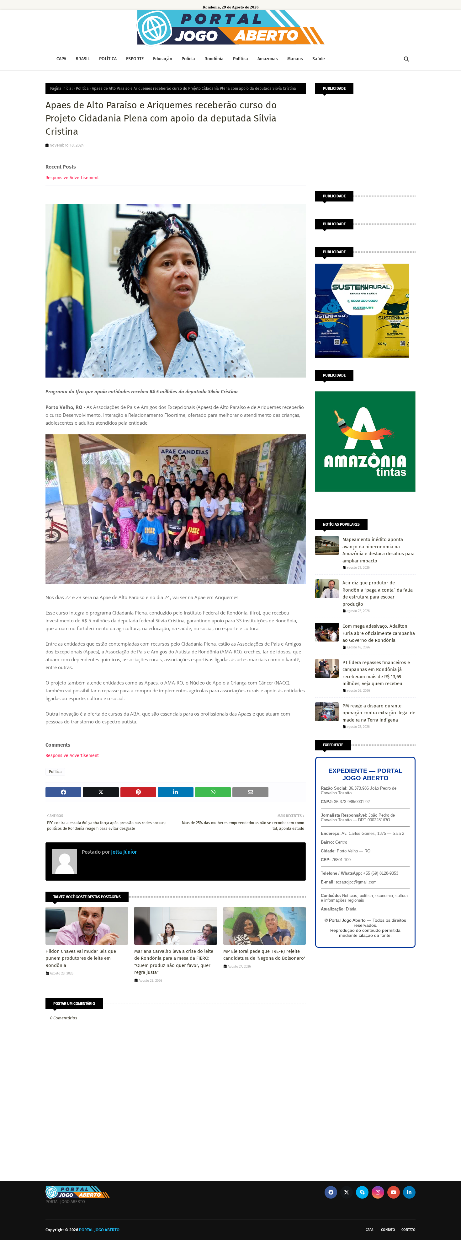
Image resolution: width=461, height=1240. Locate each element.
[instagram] (378, 1192)
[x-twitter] (346, 1192)
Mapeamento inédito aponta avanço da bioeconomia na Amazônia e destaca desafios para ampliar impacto (378, 550)
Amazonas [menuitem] (267, 59)
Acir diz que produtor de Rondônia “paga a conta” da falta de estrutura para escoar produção (377, 593)
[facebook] (331, 1192)
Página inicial (61, 88)
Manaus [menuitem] (295, 59)
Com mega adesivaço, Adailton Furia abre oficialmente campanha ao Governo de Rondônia (378, 633)
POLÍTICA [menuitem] (108, 59)
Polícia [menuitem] (188, 59)
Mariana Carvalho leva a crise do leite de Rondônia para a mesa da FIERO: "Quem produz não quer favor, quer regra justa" (173, 961)
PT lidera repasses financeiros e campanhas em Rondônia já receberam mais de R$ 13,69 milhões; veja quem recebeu (376, 673)
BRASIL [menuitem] (83, 59)
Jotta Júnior (123, 852)
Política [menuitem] (240, 59)
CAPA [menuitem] (61, 59)
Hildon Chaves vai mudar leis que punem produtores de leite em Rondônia (80, 958)
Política (82, 88)
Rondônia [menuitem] (214, 59)
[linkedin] (409, 1192)
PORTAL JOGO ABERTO (99, 1229)
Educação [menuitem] (162, 59)
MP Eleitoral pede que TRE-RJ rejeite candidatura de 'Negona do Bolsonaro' (264, 954)
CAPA (369, 1230)
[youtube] (393, 1192)
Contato (388, 1230)
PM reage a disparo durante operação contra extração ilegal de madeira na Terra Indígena (378, 713)
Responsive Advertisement (72, 177)
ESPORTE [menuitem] (135, 59)
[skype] (362, 1192)
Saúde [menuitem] (318, 59)
